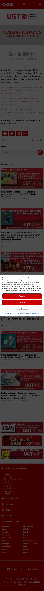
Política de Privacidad (24, 313)
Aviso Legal (35, 313)
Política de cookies (10, 313)
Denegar (22, 302)
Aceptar (22, 296)
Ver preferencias (22, 309)
